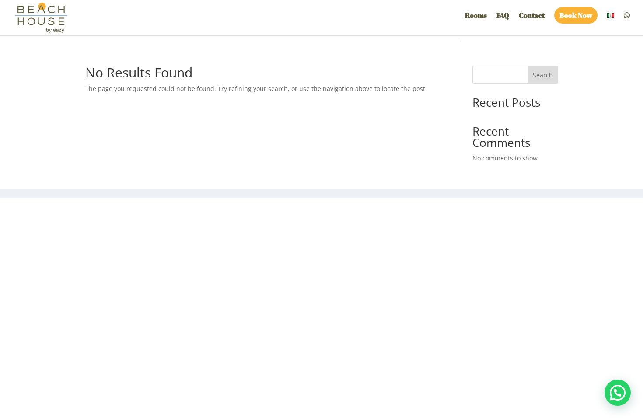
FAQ (502, 16)
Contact (532, 16)
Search (543, 75)
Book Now (575, 15)
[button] (618, 393)
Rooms (476, 16)
